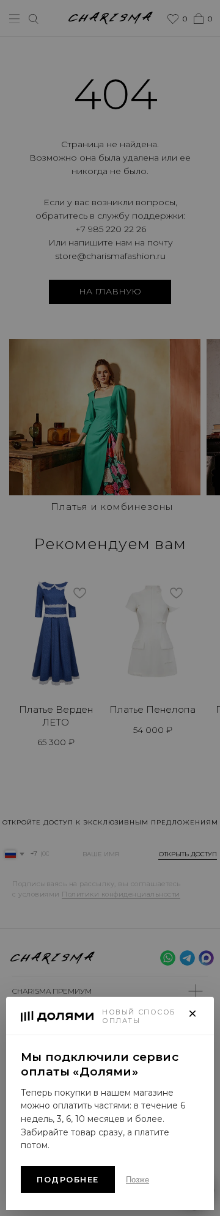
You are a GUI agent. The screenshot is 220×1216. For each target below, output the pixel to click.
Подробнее (68, 1179)
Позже (137, 1179)
